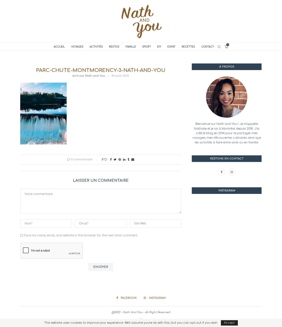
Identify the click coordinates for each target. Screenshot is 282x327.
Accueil (59, 46)
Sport (146, 46)
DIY (159, 46)
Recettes (188, 46)
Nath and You (95, 75)
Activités (96, 46)
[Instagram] (232, 172)
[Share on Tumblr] (128, 159)
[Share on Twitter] (115, 159)
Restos (114, 46)
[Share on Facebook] (111, 159)
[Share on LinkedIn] (124, 159)
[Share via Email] (132, 159)
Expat (171, 46)
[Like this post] (105, 159)
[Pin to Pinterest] (119, 159)
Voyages (77, 46)
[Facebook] (222, 172)
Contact (207, 46)
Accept (229, 322)
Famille (131, 46)
